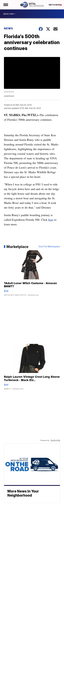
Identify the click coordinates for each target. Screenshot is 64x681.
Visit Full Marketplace (49, 246)
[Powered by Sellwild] (55, 440)
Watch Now (54, 5)
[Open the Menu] (5, 5)
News (8, 28)
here (50, 220)
